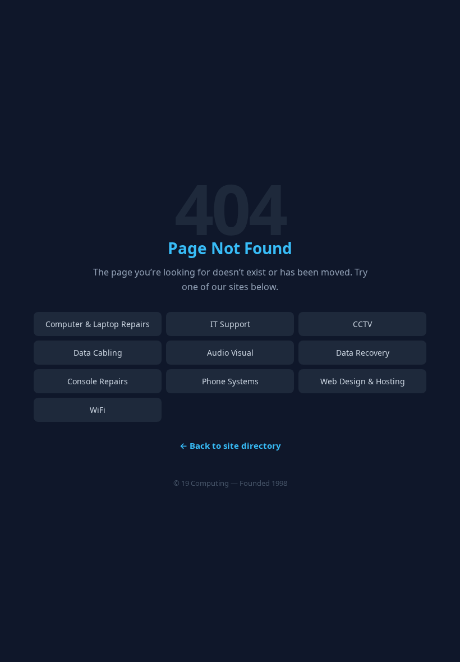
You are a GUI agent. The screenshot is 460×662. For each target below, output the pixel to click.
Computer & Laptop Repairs (97, 324)
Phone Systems (230, 381)
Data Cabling (97, 352)
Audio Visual (230, 352)
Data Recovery (362, 352)
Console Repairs (97, 381)
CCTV (362, 324)
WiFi (97, 409)
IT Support (230, 324)
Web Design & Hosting (362, 381)
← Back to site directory (230, 445)
